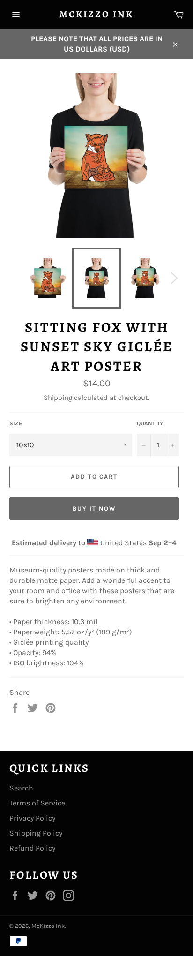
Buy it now (94, 508)
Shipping (58, 397)
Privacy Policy (32, 817)
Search (21, 787)
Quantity (150, 423)
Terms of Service (37, 802)
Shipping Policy (35, 832)
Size (15, 423)
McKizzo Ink (96, 14)
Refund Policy (32, 847)
